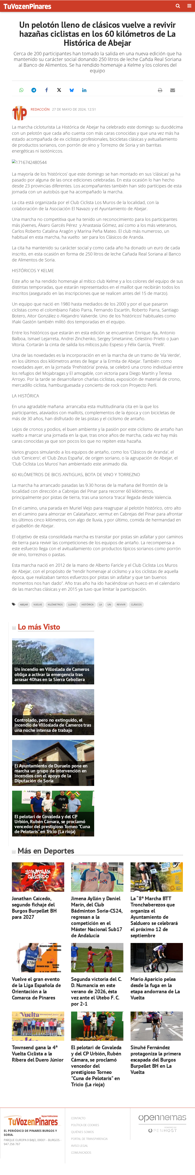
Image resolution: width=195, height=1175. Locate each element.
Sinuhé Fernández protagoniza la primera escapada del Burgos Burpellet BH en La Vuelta (156, 1059)
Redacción (40, 109)
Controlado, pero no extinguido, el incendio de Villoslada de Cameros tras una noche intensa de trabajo (53, 725)
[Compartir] (21, 90)
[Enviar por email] (172, 90)
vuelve (38, 604)
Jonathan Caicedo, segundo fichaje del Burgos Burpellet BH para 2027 (34, 907)
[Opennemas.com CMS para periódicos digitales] (162, 1124)
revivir (121, 604)
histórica (87, 604)
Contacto (78, 1118)
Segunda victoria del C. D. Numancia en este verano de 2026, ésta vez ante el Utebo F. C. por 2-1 (96, 991)
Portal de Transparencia (89, 1139)
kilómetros (55, 604)
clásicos (136, 604)
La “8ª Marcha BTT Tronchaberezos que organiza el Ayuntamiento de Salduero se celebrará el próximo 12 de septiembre (154, 917)
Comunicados (81, 1153)
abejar (24, 604)
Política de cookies (85, 1125)
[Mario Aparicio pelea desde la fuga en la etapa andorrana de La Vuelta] (157, 957)
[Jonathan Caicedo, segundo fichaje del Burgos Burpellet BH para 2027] (38, 877)
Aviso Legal (79, 1146)
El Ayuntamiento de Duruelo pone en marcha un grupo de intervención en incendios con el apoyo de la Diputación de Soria (51, 773)
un (109, 604)
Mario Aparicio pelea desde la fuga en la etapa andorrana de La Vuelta (155, 988)
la (100, 604)
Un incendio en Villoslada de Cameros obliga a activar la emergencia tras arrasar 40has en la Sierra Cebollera (52, 674)
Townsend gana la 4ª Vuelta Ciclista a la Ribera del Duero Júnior (37, 1053)
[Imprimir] (160, 90)
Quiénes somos (82, 1132)
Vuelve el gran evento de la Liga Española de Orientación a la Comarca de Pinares (36, 988)
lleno (72, 604)
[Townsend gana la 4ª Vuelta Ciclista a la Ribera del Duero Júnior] (38, 1026)
